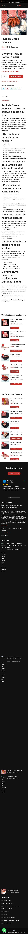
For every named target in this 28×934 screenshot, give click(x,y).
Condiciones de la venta (9, 917)
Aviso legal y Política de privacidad (11, 920)
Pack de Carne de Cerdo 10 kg (17, 399)
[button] (24, 12)
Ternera (15, 81)
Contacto (5, 914)
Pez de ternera (14, 421)
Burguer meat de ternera (17, 411)
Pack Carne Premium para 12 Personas (17, 332)
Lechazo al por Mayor (8, 903)
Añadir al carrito (16, 76)
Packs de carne (10, 81)
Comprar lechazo (7, 900)
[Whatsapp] (4, 930)
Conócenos (6, 911)
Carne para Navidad (8, 908)
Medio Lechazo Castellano (17, 344)
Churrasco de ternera (16, 432)
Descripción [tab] (4, 97)
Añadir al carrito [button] (14, 328)
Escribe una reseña (14, 473)
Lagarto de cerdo (15, 354)
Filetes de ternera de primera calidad (16, 376)
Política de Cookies (7, 923)
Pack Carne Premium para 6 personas (18, 320)
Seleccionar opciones (16, 350)
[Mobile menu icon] (25, 6)
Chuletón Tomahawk (16, 365)
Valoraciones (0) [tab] (5, 100)
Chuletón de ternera (16, 452)
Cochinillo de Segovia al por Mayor (11, 906)
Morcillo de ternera (15, 442)
